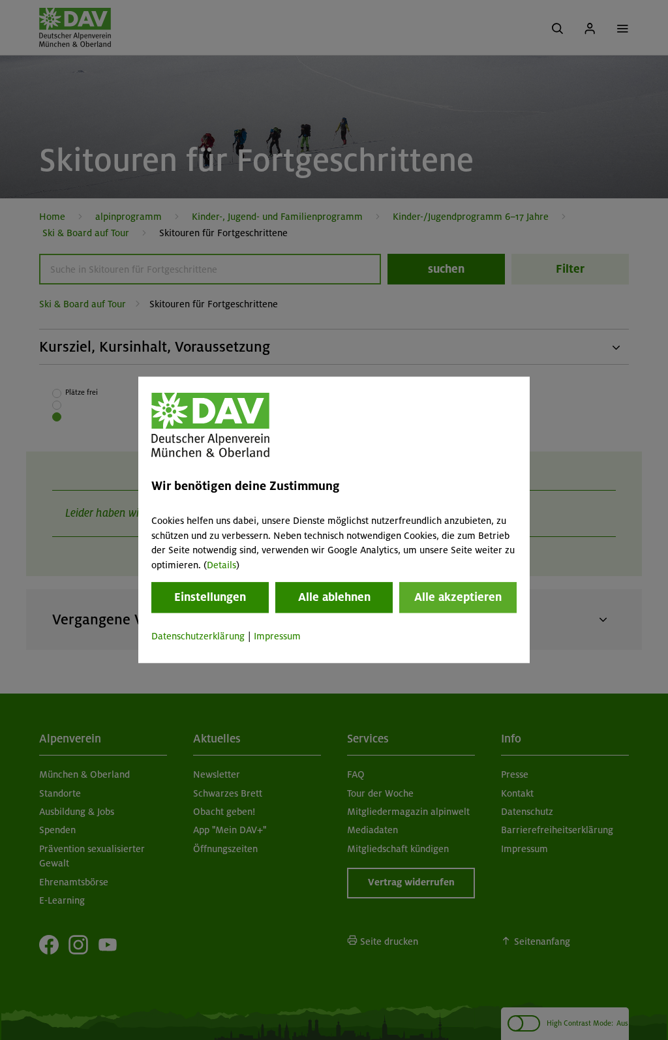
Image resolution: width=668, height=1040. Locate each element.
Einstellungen (210, 597)
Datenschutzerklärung (198, 636)
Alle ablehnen (334, 597)
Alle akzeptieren (458, 597)
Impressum (277, 636)
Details (221, 565)
